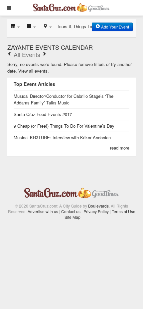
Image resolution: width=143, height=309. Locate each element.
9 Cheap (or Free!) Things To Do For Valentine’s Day (64, 126)
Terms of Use (123, 211)
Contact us (70, 211)
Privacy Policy (96, 211)
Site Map (72, 217)
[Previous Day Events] (9, 54)
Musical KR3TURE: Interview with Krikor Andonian (62, 137)
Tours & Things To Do (78, 26)
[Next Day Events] (44, 54)
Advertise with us (43, 211)
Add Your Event (114, 27)
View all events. (33, 71)
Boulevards (98, 206)
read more (119, 148)
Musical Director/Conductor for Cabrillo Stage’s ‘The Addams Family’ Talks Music (63, 99)
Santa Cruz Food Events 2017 (43, 114)
